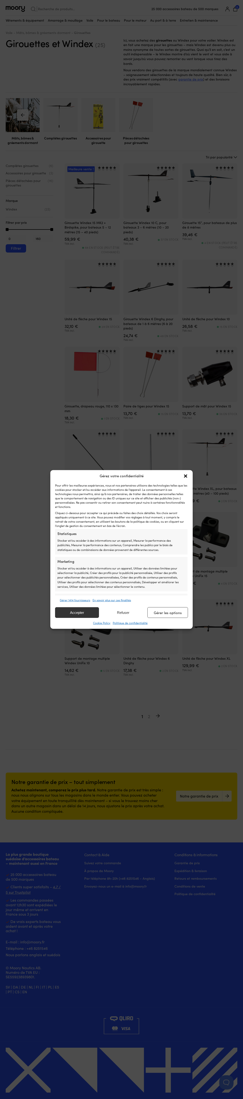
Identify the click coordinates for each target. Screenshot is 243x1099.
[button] (185, 476)
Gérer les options (168, 612)
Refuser (123, 613)
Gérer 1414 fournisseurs (75, 600)
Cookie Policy (101, 623)
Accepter (77, 613)
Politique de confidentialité (130, 623)
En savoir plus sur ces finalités (112, 600)
